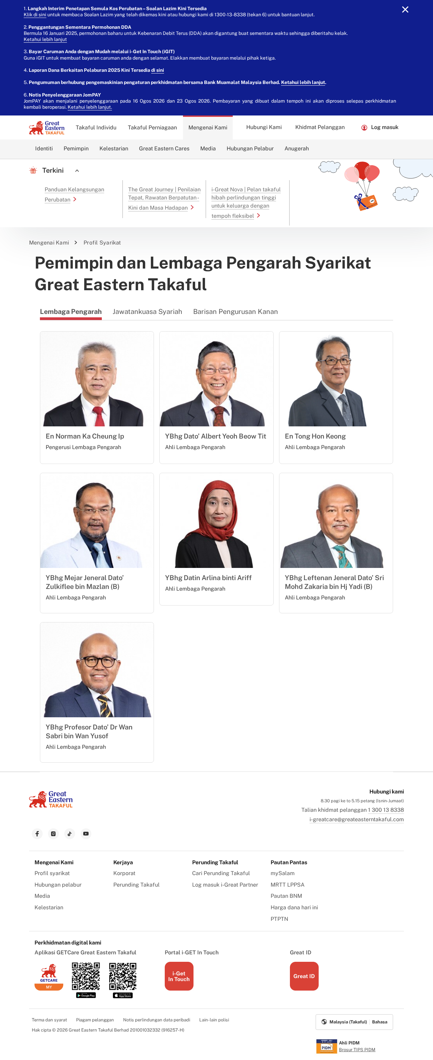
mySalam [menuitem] (283, 873)
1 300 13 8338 (386, 810)
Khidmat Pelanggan (320, 127)
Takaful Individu (96, 127)
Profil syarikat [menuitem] (52, 873)
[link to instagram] (53, 833)
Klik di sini (35, 14)
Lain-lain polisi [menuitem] (214, 1019)
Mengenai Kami (207, 127)
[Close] (405, 9)
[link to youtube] (86, 833)
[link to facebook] (37, 833)
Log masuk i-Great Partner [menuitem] (225, 885)
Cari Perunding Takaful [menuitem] (221, 873)
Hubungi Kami (264, 127)
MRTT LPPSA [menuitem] (287, 885)
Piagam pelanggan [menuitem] (95, 1019)
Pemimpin (76, 148)
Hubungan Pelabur (250, 148)
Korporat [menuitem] (124, 873)
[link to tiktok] (69, 833)
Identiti (44, 148)
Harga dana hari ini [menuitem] (294, 907)
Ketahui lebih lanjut (45, 39)
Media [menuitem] (42, 896)
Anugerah (296, 148)
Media (208, 148)
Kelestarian (113, 148)
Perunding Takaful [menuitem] (136, 885)
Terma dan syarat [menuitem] (49, 1019)
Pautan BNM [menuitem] (286, 896)
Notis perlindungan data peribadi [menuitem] (156, 1019)
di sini (157, 70)
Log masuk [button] (384, 127)
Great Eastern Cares (164, 148)
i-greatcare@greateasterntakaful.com (357, 819)
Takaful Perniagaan (152, 127)
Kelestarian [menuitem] (49, 907)
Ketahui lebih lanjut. (90, 107)
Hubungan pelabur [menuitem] (58, 885)
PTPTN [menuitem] (279, 919)
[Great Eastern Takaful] (46, 127)
